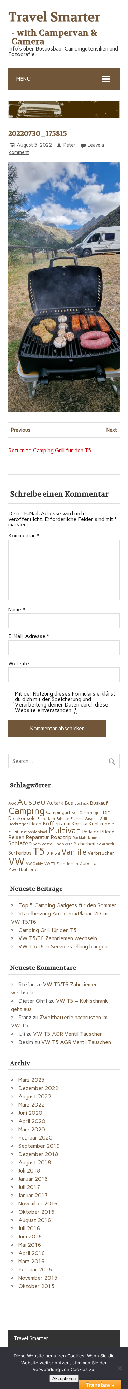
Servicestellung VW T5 (53, 844)
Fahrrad (62, 818)
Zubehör (89, 863)
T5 (39, 851)
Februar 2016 (35, 1269)
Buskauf (99, 803)
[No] (119, 1368)
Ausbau (31, 802)
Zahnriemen (67, 864)
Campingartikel (62, 812)
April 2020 (31, 1121)
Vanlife (73, 852)
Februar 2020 (35, 1137)
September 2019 (39, 1146)
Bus (69, 803)
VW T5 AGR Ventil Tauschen (68, 1034)
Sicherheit (85, 843)
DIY (107, 812)
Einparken (46, 818)
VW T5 (49, 864)
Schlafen (20, 843)
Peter (69, 145)
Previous (20, 430)
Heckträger (18, 824)
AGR (12, 803)
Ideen (35, 823)
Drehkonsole (22, 818)
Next (111, 430)
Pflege (107, 831)
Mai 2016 (29, 1245)
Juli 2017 (29, 1187)
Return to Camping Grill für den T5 (49, 450)
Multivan (64, 830)
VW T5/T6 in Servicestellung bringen (63, 946)
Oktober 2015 (36, 1286)
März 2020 (31, 1129)
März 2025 (31, 1080)
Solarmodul (106, 844)
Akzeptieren (64, 1378)
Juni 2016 (30, 1236)
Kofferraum (56, 823)
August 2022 (34, 1096)
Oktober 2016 (36, 1212)
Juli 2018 (29, 1170)
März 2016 (31, 1261)
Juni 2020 (30, 1113)
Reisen (16, 837)
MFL (115, 824)
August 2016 (34, 1220)
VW (16, 861)
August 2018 (34, 1162)
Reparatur (37, 837)
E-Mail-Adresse (28, 636)
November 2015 (38, 1278)
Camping (26, 810)
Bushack (81, 803)
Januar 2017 (33, 1195)
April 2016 (31, 1253)
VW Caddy (34, 864)
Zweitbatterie (23, 869)
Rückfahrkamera (86, 838)
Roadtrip (61, 837)
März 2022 (31, 1104)
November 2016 (38, 1203)
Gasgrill (91, 818)
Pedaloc (90, 831)
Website (18, 663)
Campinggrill (90, 813)
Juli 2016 (29, 1228)
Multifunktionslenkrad (27, 832)
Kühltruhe (99, 823)
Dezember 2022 (38, 1088)
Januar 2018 (33, 1179)
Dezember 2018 (38, 1154)
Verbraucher (101, 853)
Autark (55, 803)
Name (16, 609)
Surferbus (20, 852)
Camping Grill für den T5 (47, 930)
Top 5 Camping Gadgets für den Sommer (67, 905)
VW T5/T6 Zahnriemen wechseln (57, 938)
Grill (103, 818)
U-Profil (53, 853)
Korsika (79, 823)
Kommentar (23, 535)
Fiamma (77, 818)
